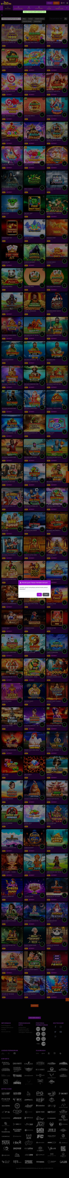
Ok (39, 594)
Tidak (45, 594)
